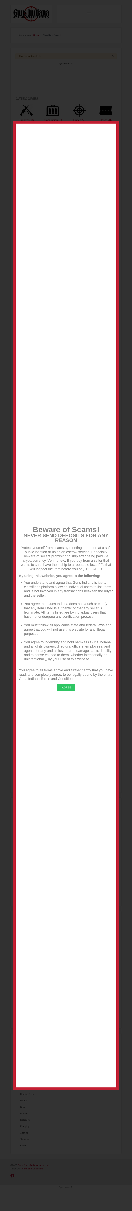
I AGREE (66, 687)
